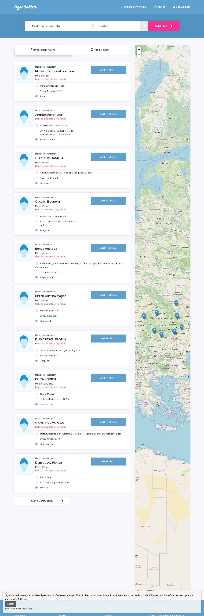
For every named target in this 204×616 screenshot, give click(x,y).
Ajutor (161, 6)
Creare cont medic (134, 6)
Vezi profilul (108, 70)
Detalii (23, 599)
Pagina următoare (41, 501)
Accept (10, 603)
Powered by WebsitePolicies (18, 609)
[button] (174, 332)
